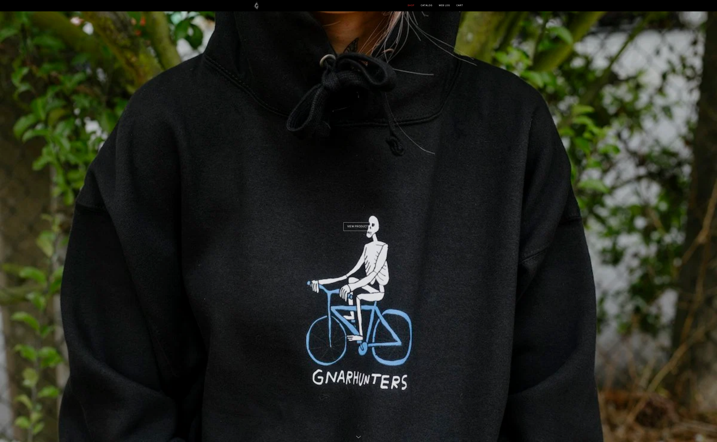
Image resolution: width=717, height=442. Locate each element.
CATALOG (426, 5)
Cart (459, 5)
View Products (358, 226)
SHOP (411, 5)
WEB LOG (444, 5)
